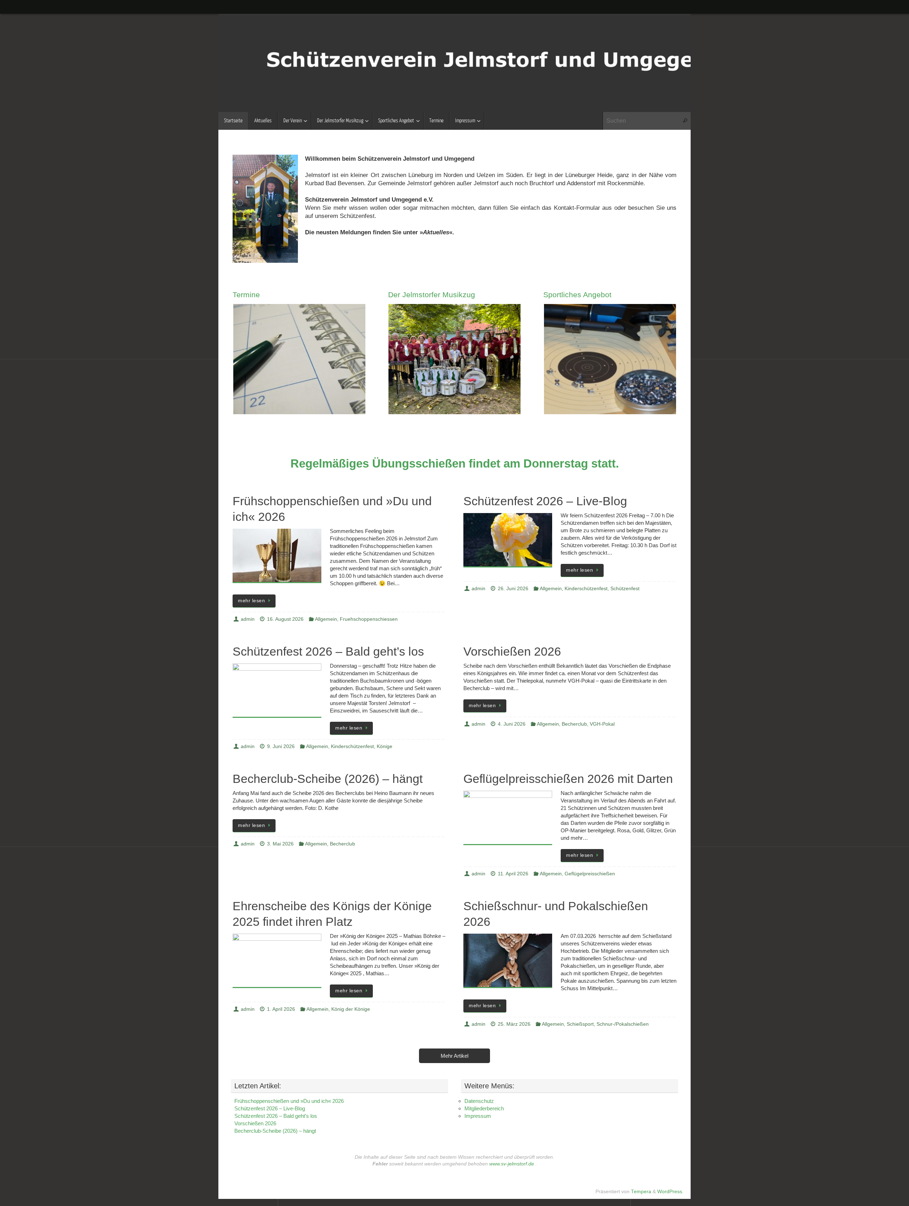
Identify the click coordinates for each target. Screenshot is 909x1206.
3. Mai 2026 (280, 844)
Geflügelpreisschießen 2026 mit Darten (568, 778)
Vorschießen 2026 (512, 651)
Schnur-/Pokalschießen (623, 1024)
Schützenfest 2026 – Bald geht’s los (328, 651)
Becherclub (574, 724)
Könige (384, 746)
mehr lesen (251, 600)
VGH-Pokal (602, 724)
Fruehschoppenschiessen (369, 619)
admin (248, 619)
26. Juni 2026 (513, 588)
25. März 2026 (514, 1024)
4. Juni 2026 (512, 724)
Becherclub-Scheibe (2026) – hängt (328, 778)
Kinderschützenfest (586, 588)
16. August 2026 (285, 619)
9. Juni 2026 (281, 746)
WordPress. (670, 1191)
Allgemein (326, 619)
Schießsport (580, 1024)
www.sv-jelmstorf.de (511, 1164)
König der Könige (350, 1009)
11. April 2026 (513, 873)
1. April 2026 (281, 1009)
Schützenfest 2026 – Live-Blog (545, 501)
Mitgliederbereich (484, 1108)
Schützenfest (624, 588)
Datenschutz (479, 1101)
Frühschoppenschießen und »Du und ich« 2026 (289, 1101)
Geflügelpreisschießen (590, 873)
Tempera (641, 1191)
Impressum (477, 1116)
